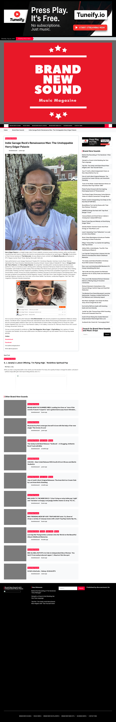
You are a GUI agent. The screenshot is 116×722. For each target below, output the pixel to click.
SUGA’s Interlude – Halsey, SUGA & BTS (41, 571)
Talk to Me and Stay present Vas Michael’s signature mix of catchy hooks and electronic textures (96, 273)
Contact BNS (78, 125)
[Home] (6, 125)
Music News (26, 125)
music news (43, 440)
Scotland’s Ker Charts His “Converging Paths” (96, 322)
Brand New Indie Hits (55, 125)
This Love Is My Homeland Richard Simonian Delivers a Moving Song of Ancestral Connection (95, 280)
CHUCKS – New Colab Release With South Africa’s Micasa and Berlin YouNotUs (51, 463)
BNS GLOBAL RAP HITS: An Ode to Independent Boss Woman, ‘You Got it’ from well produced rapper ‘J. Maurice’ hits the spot (51, 554)
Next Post (7, 355)
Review (51, 440)
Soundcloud (9, 339)
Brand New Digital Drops (39, 125)
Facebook (8, 342)
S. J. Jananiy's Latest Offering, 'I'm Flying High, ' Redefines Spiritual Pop (36, 363)
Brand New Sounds (15, 125)
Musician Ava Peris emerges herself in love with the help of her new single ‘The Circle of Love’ (51, 427)
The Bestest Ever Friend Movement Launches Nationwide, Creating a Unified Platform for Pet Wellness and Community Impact (96, 295)
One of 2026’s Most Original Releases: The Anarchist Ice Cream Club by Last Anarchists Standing (51, 481)
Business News (68, 125)
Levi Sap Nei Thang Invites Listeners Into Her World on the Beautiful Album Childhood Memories (51, 536)
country (42, 531)
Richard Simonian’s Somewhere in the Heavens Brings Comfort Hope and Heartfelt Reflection (96, 288)
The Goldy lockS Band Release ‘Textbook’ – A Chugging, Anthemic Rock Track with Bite (51, 445)
